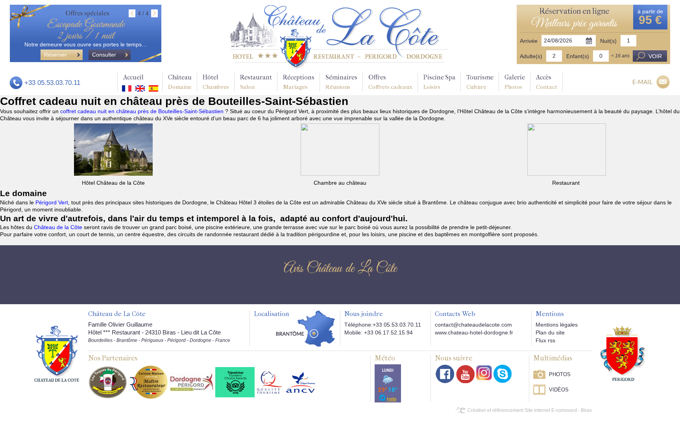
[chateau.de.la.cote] (502, 374)
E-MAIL (642, 81)
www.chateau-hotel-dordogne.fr (474, 332)
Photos (560, 374)
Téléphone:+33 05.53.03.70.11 (382, 324)
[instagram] (484, 372)
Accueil (133, 77)
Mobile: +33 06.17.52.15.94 (378, 332)
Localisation (271, 314)
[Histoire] (56, 353)
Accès (546, 81)
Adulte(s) (531, 56)
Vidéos (559, 390)
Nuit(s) (608, 41)
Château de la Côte (58, 227)
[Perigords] (623, 353)
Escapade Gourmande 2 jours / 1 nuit (85, 30)
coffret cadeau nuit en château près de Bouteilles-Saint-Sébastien (142, 111)
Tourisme (479, 81)
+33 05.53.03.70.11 (52, 82)
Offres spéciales (87, 13)
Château (180, 81)
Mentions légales (557, 324)
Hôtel (216, 81)
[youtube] (465, 374)
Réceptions (298, 81)
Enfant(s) (577, 56)
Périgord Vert (51, 202)
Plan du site (550, 332)
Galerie (514, 81)
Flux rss (545, 340)
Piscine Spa (439, 81)
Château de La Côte (117, 314)
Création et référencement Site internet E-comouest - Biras (530, 410)
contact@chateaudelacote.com (473, 324)
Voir (655, 56)
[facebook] (445, 374)
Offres (390, 81)
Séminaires (341, 81)
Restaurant (256, 81)
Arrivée (529, 41)
